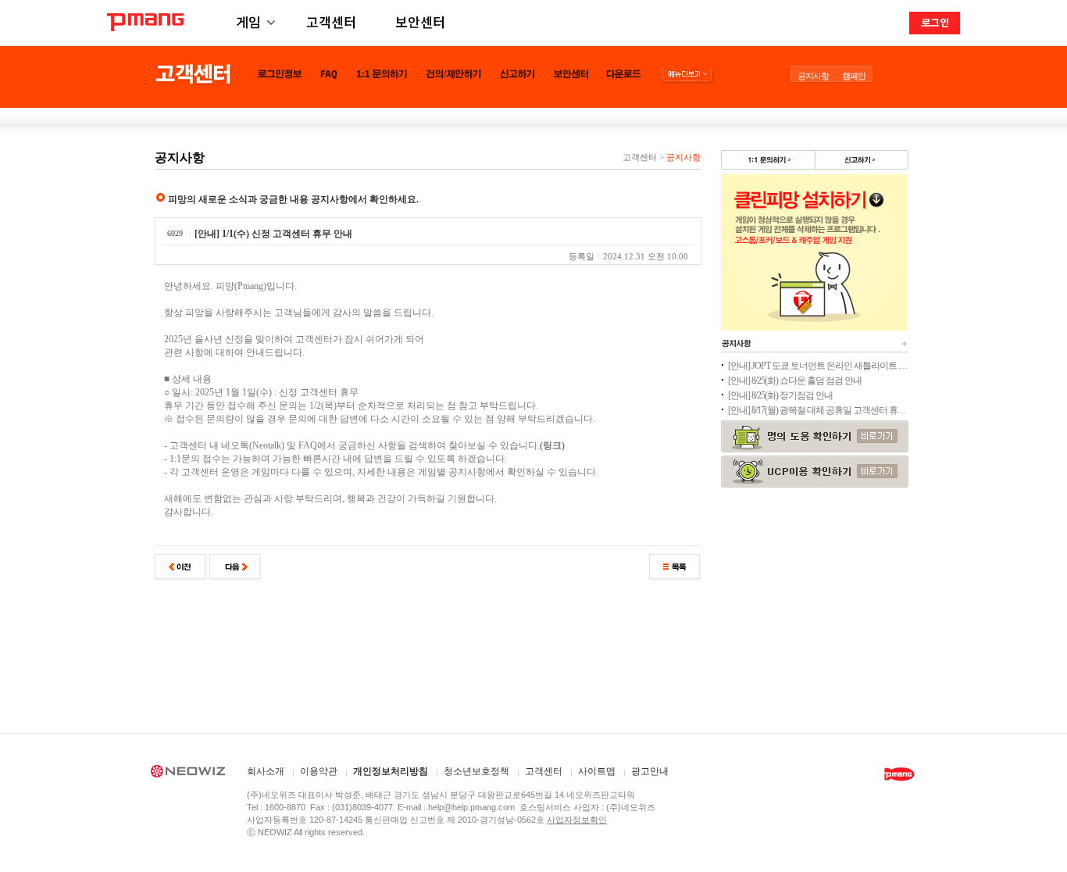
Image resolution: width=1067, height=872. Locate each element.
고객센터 (331, 21)
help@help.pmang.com (471, 807)
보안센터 (420, 21)
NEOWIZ (188, 773)
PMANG (145, 22)
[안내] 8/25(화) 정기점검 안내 (780, 395)
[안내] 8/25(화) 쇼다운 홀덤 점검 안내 (795, 380)
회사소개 (265, 771)
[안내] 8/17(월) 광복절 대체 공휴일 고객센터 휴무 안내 (818, 410)
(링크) (552, 445)
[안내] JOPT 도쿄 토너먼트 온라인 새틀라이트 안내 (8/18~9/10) (818, 365)
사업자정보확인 (577, 819)
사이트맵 (597, 771)
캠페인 (853, 75)
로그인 (935, 22)
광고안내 (650, 771)
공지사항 (813, 75)
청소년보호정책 (476, 771)
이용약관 (318, 771)
